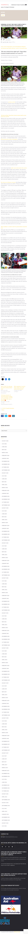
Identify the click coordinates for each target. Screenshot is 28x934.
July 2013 (4, 808)
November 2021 (6, 604)
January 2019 (5, 703)
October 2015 (5, 790)
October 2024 (5, 502)
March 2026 (5, 452)
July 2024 (4, 510)
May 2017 (4, 761)
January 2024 (5, 528)
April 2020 (4, 659)
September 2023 (6, 540)
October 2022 (5, 572)
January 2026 (5, 458)
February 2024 (5, 525)
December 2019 (5, 671)
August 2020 (5, 648)
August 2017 (5, 753)
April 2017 (4, 764)
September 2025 (6, 470)
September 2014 (6, 799)
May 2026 (4, 449)
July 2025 (4, 475)
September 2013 (6, 805)
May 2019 (4, 691)
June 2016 (4, 782)
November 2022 (6, 569)
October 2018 (5, 712)
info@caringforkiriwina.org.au (11, 836)
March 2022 (5, 592)
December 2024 (5, 496)
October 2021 (5, 607)
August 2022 (5, 578)
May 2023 (4, 551)
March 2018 (5, 732)
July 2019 (4, 685)
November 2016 (6, 776)
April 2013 (4, 811)
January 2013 (5, 814)
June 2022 (4, 583)
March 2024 (5, 522)
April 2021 (4, 624)
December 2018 (5, 706)
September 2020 (6, 645)
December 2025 (5, 461)
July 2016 (4, 779)
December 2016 (5, 773)
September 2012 (6, 820)
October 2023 (5, 537)
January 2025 (5, 493)
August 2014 (5, 802)
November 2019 (6, 674)
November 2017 (6, 744)
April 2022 (4, 589)
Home (3, 15)
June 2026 (4, 446)
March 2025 (5, 487)
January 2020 (5, 668)
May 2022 (4, 586)
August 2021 (5, 613)
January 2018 (5, 738)
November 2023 (6, 534)
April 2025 (4, 484)
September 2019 (6, 680)
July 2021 (4, 615)
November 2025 (6, 464)
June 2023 (4, 548)
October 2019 (5, 677)
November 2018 (6, 709)
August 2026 (5, 440)
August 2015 (5, 793)
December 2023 (5, 531)
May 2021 (4, 621)
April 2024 (4, 519)
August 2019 (5, 683)
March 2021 (5, 627)
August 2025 (5, 472)
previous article (11, 102)
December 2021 (5, 601)
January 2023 (5, 563)
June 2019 (4, 688)
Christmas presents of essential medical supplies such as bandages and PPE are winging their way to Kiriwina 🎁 (7, 398)
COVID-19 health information (8, 408)
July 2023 (4, 545)
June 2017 (4, 758)
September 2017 (6, 750)
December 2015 (5, 785)
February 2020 (5, 665)
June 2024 (4, 513)
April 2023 (4, 554)
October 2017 (5, 747)
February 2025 (5, 490)
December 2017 (5, 741)
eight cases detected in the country (19, 167)
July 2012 (4, 825)
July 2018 (4, 720)
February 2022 (5, 595)
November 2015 (6, 788)
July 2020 (4, 650)
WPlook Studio (17, 931)
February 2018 (5, 735)
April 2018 (4, 729)
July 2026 (4, 443)
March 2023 (5, 557)
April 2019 (4, 694)
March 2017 (5, 767)
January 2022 (5, 598)
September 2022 (6, 575)
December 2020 (5, 636)
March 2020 (5, 662)
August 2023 (5, 543)
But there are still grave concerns (8, 182)
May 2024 (4, 516)
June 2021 (4, 618)
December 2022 (5, 566)
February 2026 (5, 455)
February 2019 (5, 700)
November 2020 (6, 639)
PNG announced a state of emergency (9, 139)
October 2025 (5, 467)
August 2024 (5, 507)
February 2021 (5, 630)
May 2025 (4, 481)
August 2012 (5, 823)
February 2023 (5, 560)
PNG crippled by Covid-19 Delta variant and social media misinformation (19, 388)
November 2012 (6, 817)
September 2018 (6, 715)
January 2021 (5, 633)
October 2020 (5, 642)
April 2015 (4, 796)
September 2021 (6, 610)
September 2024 (6, 505)
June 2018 (4, 723)
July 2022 (4, 580)
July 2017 (4, 755)
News (3, 409)
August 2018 (5, 718)
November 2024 (6, 499)
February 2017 (5, 770)
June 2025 (4, 478)
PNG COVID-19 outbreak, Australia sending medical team (6, 388)
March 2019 (5, 697)
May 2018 (4, 726)
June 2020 (4, 653)
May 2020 (4, 656)
